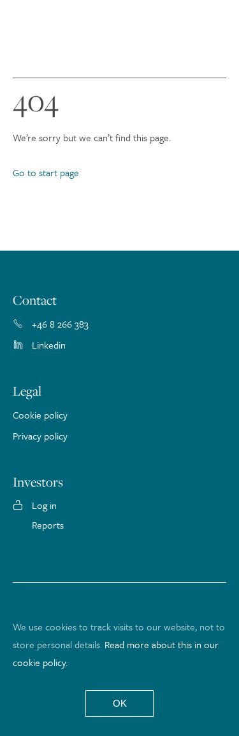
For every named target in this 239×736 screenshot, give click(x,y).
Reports (48, 525)
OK (120, 703)
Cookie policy (40, 415)
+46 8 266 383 (60, 324)
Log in (44, 505)
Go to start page (46, 172)
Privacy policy (40, 436)
